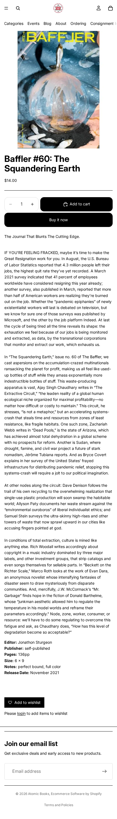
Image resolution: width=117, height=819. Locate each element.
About (61, 23)
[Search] (18, 8)
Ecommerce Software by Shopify (76, 794)
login (21, 713)
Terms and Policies (58, 805)
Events (33, 23)
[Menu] (6, 8)
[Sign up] (104, 771)
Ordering (78, 23)
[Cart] (110, 8)
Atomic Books (38, 794)
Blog (47, 23)
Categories (13, 23)
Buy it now (58, 219)
